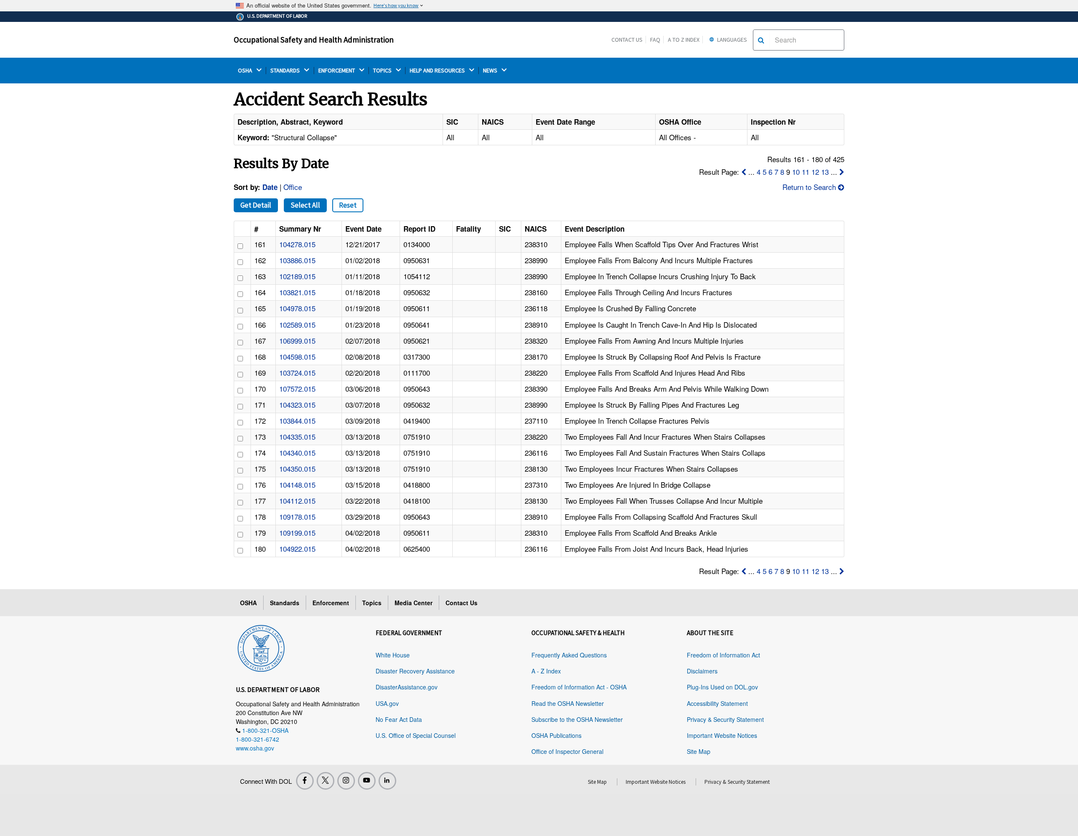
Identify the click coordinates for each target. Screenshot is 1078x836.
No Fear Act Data (399, 719)
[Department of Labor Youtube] (367, 781)
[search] (761, 40)
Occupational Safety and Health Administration (314, 40)
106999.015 (297, 340)
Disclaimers (702, 671)
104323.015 (297, 404)
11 (805, 171)
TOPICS (383, 70)
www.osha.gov (255, 748)
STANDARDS (285, 70)
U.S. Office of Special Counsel (416, 735)
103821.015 (297, 292)
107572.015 (297, 388)
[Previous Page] (743, 171)
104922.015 (297, 548)
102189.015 (297, 276)
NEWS (491, 70)
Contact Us (627, 39)
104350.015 (297, 468)
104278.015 (297, 244)
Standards (284, 602)
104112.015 (297, 500)
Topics (372, 602)
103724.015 (297, 372)
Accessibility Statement (717, 703)
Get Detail (255, 205)
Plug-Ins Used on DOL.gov (722, 687)
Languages (731, 39)
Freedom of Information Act (723, 655)
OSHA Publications (556, 735)
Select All (305, 205)
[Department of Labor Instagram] (346, 781)
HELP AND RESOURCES (438, 70)
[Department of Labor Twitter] (325, 781)
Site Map (698, 751)
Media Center (413, 602)
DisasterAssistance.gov (407, 687)
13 (825, 171)
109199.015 (297, 532)
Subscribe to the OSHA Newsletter (577, 719)
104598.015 (297, 356)
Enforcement (330, 602)
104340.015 (297, 452)
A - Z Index (546, 671)
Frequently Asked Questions (569, 655)
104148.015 (297, 484)
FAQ (655, 39)
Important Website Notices (722, 735)
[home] (261, 647)
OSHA (245, 70)
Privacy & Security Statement (725, 719)
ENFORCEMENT (337, 70)
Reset (348, 205)
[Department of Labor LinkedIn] (387, 781)
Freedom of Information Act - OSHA (579, 687)
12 (815, 171)
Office (292, 187)
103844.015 (297, 420)
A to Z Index (683, 39)
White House (393, 655)
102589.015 (297, 324)
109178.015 (297, 516)
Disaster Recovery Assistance (415, 671)
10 (796, 171)
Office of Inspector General (567, 751)
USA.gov (387, 703)
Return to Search (810, 187)
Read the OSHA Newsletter (567, 703)
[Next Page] (841, 171)
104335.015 (297, 436)
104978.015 (297, 308)
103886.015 (297, 260)
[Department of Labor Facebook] (305, 781)
